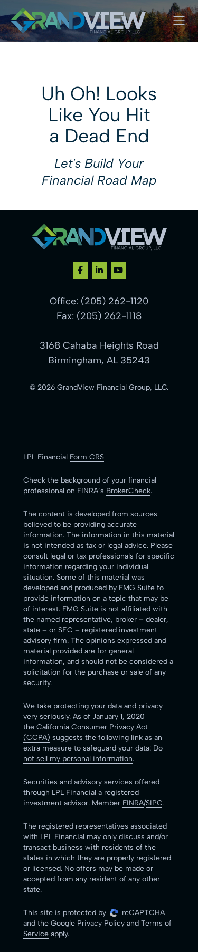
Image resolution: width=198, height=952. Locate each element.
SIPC (154, 803)
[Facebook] (80, 270)
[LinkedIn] (99, 270)
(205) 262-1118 (109, 316)
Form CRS (87, 457)
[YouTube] (118, 270)
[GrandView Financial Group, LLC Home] (78, 20)
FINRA (133, 803)
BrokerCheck (128, 490)
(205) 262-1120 (114, 301)
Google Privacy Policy (88, 923)
